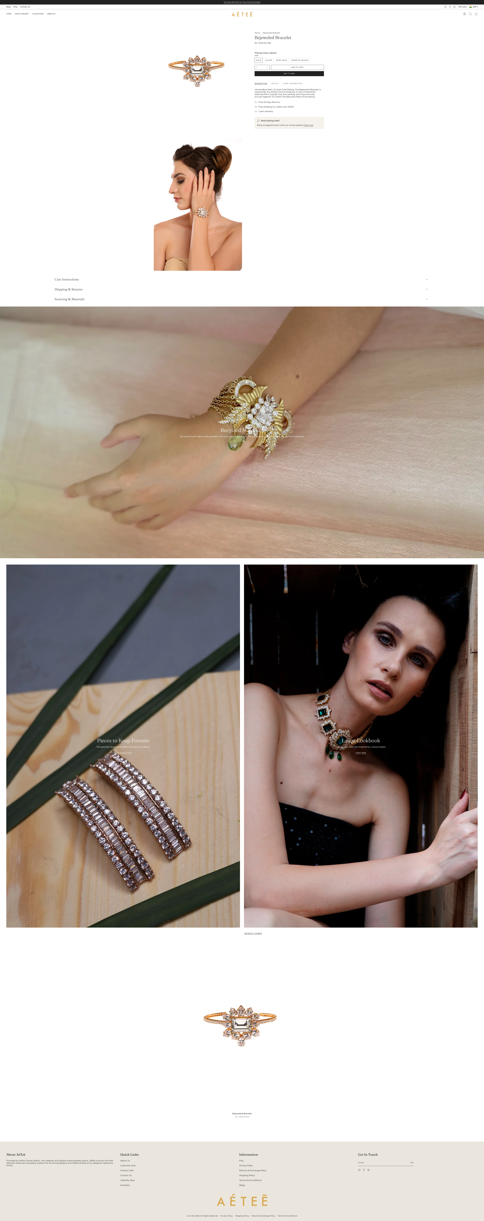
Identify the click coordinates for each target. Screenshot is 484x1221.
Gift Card (462, 7)
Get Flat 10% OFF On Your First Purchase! (242, 2)
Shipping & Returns (69, 289)
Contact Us (25, 7)
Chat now (308, 125)
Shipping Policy (247, 1175)
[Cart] (476, 14)
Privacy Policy (246, 1165)
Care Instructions (67, 279)
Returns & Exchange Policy (252, 1170)
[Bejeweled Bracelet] (242, 1025)
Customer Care (127, 1165)
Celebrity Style (127, 1180)
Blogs (242, 1185)
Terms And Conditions (250, 1180)
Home (257, 33)
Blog (8, 7)
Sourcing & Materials (69, 299)
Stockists (125, 1185)
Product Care (127, 1170)
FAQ (15, 7)
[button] (22, 14)
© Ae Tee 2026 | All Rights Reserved (202, 1216)
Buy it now (289, 74)
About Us (125, 1160)
